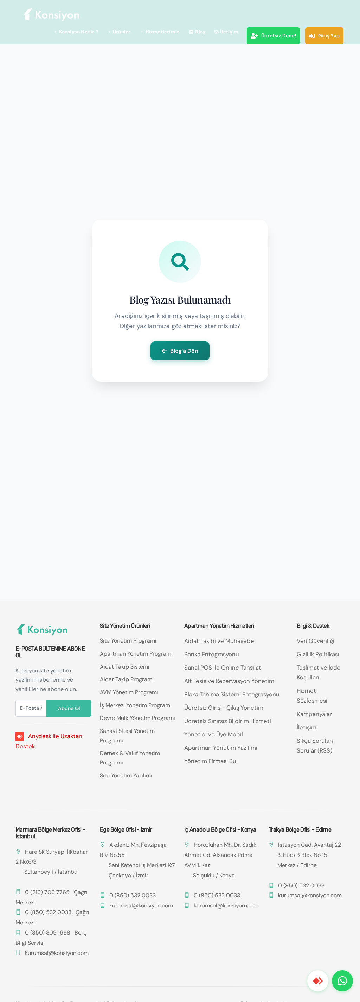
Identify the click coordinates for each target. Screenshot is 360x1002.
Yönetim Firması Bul (211, 761)
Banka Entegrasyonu (211, 654)
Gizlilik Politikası (318, 654)
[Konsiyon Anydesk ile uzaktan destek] (317, 980)
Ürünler (121, 32)
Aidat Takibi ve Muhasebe (219, 641)
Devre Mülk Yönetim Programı (137, 718)
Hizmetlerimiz (163, 32)
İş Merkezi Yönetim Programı (136, 705)
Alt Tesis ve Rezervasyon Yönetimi (230, 681)
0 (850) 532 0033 (48, 912)
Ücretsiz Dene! (278, 36)
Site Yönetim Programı (128, 640)
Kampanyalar (314, 714)
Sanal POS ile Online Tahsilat (222, 667)
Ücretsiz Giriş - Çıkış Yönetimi (224, 707)
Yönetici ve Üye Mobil (213, 734)
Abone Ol (69, 708)
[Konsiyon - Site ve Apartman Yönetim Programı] (52, 14)
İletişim (229, 32)
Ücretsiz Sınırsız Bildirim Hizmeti (227, 721)
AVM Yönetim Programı (129, 692)
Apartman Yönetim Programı (136, 653)
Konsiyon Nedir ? (78, 32)
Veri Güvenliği (315, 641)
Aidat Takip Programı (127, 679)
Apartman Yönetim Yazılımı (220, 748)
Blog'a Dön (184, 350)
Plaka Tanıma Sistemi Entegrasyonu (231, 694)
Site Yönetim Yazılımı (126, 775)
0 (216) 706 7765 (47, 892)
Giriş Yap (329, 36)
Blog (200, 32)
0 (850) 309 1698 (47, 932)
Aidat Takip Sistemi (124, 666)
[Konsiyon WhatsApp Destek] (342, 980)
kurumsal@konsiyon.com (57, 953)
